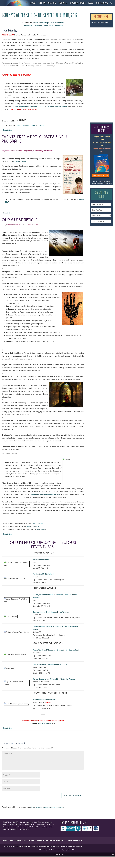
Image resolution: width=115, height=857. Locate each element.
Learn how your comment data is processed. (47, 807)
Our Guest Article (57, 23)
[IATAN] (96, 830)
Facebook (25, 125)
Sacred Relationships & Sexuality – (54, 679)
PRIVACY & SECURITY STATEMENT (50, 840)
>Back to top (7, 130)
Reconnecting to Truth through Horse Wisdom (51, 612)
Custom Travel (77, 3)
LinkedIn (34, 125)
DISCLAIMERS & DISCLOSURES (22, 840)
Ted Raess (54, 849)
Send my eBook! (100, 176)
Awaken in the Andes (41, 559)
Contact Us (102, 3)
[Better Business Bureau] (71, 830)
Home (32, 3)
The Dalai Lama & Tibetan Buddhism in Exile (50, 664)
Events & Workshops (41, 23)
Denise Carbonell (32, 526)
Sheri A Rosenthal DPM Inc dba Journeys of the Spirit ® (36, 846)
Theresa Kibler (71, 849)
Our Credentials (104, 69)
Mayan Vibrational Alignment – (56, 650)
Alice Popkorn (38, 524)
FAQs (90, 3)
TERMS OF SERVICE (74, 840)
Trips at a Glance (47, 3)
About (62, 3)
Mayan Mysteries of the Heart (44, 700)
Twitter (41, 125)
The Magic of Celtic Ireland (43, 574)
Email (18, 125)
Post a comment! (56, 26)
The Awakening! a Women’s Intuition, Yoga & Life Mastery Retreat (41, 106)
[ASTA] (87, 830)
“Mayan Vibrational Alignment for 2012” (45, 494)
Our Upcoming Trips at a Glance (35, 26)
